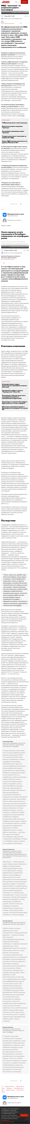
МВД (23, 115)
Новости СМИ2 (6, 225)
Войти (24, 2)
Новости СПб (20, 1090)
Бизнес (3, 1092)
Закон (3, 1090)
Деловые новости (10, 1090)
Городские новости (9, 1086)
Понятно (24, 1115)
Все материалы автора (7, 23)
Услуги (3, 1088)
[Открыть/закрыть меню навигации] (16, 2)
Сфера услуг (9, 1088)
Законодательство (18, 1088)
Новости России (20, 1086)
